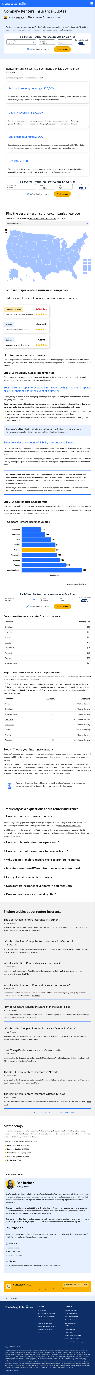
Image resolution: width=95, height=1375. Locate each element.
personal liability (42, 121)
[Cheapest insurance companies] (47, 552)
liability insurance (49, 442)
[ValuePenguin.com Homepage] (15, 4)
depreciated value (42, 411)
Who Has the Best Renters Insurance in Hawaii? (32, 963)
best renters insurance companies (42, 218)
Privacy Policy (69, 1332)
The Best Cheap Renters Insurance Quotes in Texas (34, 1093)
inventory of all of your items (69, 825)
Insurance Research (71, 1323)
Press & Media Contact (71, 1320)
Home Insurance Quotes (45, 1333)
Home (5, 1298)
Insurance (14, 1298)
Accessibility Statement (12, 1370)
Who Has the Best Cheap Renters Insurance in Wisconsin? (38, 941)
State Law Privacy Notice (72, 1339)
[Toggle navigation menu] (92, 3)
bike (45, 429)
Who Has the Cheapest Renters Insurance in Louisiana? (37, 985)
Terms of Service (70, 1329)
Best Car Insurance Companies (47, 1326)
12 (61, 1112)
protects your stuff (38, 96)
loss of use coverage (43, 474)
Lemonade (9, 632)
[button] (20, 17)
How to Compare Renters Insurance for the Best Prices (37, 1006)
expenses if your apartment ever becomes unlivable (53, 145)
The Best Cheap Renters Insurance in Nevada (31, 1071)
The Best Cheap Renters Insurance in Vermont (32, 919)
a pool (55, 461)
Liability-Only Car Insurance (46, 1316)
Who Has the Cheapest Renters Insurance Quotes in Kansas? (40, 1028)
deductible (17, 169)
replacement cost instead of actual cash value (60, 407)
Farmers (8, 658)
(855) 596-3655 (24, 1284)
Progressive (9, 648)
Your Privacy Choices (71, 1335)
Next (67, 1112)
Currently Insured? (82, 40)
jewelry (39, 429)
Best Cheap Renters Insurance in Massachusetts (32, 1050)
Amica (7, 637)
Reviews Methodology (71, 1316)
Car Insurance (42, 1310)
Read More (36, 930)
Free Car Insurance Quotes (46, 1320)
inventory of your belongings (27, 396)
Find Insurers (62, 49)
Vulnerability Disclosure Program (75, 1342)
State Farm (9, 627)
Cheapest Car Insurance (45, 1323)
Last (73, 1112)
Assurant (8, 653)
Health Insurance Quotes (45, 1329)
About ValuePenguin (71, 1310)
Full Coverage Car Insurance (46, 1313)
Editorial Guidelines (71, 1313)
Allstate (8, 642)
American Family (11, 663)
